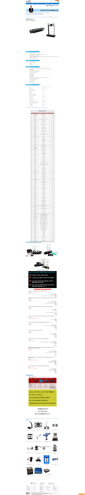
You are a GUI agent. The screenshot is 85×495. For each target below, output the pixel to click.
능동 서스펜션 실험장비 (55, 441)
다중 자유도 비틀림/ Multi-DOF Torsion (55, 464)
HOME (50, 0)
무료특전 (33, 3)
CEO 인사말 (54, 487)
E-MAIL (52, 0)
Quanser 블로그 (41, 488)
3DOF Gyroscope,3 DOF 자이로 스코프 (30, 441)
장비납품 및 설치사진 (48, 490)
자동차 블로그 (41, 489)
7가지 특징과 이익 (47, 3)
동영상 (33, 487)
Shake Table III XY (47, 475)
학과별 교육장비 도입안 (35, 489)
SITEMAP (54, 0)
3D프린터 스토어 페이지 (48, 487)
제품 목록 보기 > (50, 16)
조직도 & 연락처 (54, 489)
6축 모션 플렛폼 (38, 464)
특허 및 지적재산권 (55, 488)
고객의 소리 (37, 3)
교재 (33, 488)
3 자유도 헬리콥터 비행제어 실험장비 (38, 441)
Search (58, 1)
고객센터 (52, 3)
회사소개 (57, 3)
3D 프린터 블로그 (41, 487)
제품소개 (29, 3)
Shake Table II (38, 475)
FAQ (41, 3)
